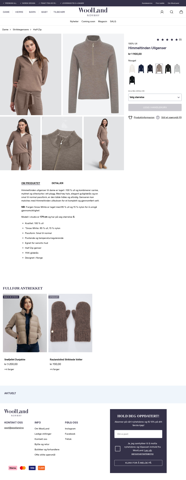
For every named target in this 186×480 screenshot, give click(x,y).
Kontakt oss (41, 439)
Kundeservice (147, 3)
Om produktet (30, 183)
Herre (19, 12)
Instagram (70, 428)
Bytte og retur (42, 444)
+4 (9, 369)
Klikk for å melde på (138, 462)
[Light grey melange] (177, 69)
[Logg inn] (162, 12)
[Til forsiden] (104, 12)
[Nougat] (159, 69)
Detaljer (57, 183)
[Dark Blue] (141, 69)
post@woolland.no (14, 427)
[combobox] (155, 97)
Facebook (70, 433)
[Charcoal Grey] (168, 69)
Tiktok (68, 439)
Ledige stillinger (43, 433)
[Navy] (150, 69)
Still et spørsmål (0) (171, 117)
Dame (6, 12)
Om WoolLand (173, 3)
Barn (32, 12)
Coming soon (88, 21)
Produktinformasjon (144, 117)
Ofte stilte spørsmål (45, 454)
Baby (44, 12)
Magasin (102, 21)
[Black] (132, 80)
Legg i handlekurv (155, 107)
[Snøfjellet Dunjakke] (25, 323)
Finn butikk (160, 3)
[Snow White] (132, 69)
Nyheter (74, 21)
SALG (113, 21)
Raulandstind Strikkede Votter (66, 359)
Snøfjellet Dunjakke (14, 359)
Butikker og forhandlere (47, 449)
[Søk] (171, 12)
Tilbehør (59, 12)
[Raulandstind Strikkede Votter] (70, 323)
